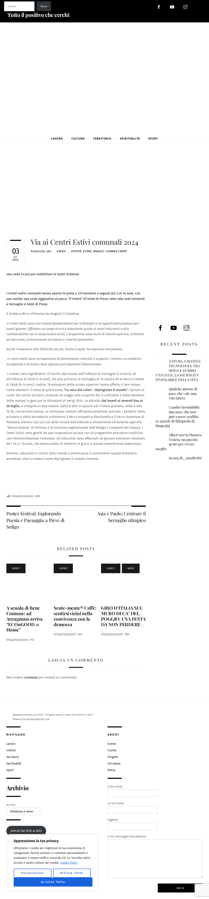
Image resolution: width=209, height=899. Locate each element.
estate (87, 251)
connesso (31, 677)
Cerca (43, 6)
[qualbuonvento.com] (106, 124)
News (131, 568)
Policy (111, 770)
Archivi (10, 805)
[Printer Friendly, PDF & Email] (26, 490)
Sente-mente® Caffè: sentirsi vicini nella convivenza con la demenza (75, 616)
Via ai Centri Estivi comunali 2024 (84, 242)
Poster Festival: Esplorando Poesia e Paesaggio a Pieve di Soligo (35, 520)
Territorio (102, 138)
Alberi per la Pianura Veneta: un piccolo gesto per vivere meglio (179, 442)
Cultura (78, 138)
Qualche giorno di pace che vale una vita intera (183, 393)
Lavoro (57, 138)
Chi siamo (114, 763)
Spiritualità (130, 138)
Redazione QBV (41, 251)
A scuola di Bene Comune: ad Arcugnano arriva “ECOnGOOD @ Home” (24, 619)
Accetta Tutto (53, 882)
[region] (53, 862)
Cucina (112, 750)
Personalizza (32, 873)
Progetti (113, 757)
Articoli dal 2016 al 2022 (26, 831)
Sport (153, 138)
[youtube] (172, 6)
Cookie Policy (69, 863)
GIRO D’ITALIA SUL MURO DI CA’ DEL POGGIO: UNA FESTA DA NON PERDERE (123, 616)
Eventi (61, 251)
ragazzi (98, 251)
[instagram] (185, 6)
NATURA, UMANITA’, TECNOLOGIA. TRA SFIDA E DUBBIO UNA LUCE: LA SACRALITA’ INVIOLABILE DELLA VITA (178, 370)
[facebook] (159, 6)
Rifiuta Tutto (72, 873)
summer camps (116, 251)
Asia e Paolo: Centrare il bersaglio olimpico (121, 516)
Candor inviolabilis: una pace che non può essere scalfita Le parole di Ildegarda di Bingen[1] (178, 416)
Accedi (201, 6)
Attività (76, 251)
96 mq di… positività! (185, 458)
